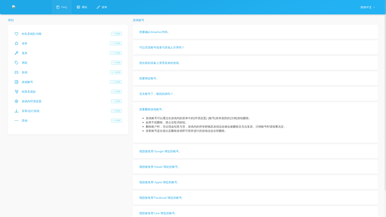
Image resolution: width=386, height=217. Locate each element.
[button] (255, 32)
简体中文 (366, 7)
